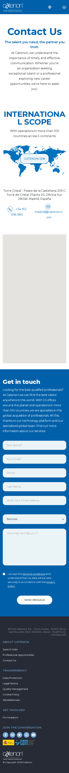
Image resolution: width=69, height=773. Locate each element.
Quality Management (15, 688)
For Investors (10, 717)
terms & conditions (34, 573)
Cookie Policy (11, 694)
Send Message (34, 599)
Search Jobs (10, 649)
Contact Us (9, 660)
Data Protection (12, 677)
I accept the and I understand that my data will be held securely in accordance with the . (31, 580)
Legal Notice (10, 683)
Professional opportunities (18, 654)
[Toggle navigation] (64, 7)
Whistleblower (11, 699)
